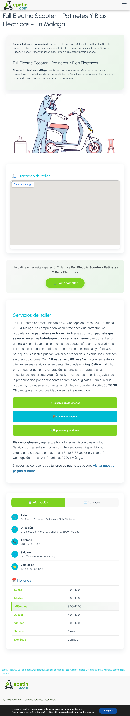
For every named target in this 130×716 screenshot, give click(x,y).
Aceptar (108, 710)
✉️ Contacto (92, 502)
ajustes (90, 712)
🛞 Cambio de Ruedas (65, 416)
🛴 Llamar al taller (65, 283)
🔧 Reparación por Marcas (65, 430)
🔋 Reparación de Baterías (65, 402)
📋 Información (38, 502)
